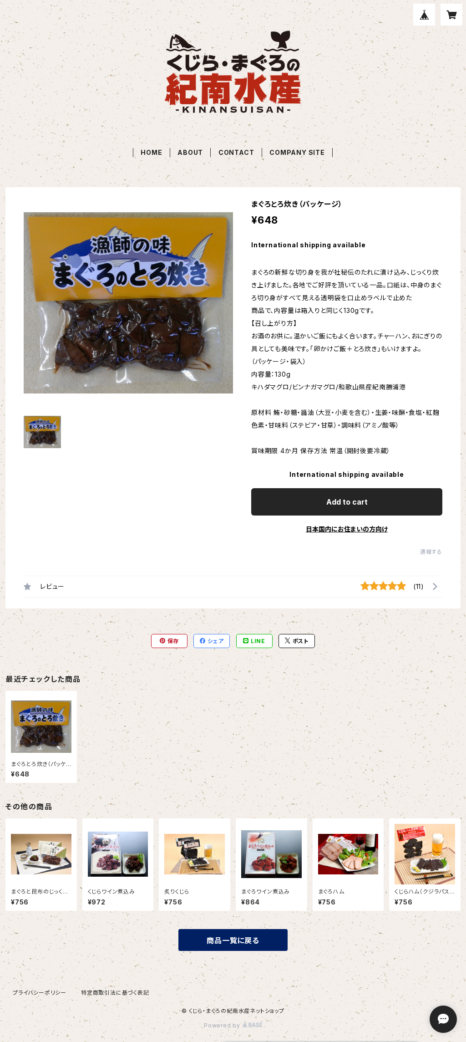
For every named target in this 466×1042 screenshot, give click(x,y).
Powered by (223, 1025)
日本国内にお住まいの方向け (347, 529)
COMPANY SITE (297, 152)
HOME (151, 152)
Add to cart (347, 501)
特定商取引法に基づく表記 (115, 992)
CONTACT (236, 152)
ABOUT (190, 152)
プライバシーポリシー (39, 992)
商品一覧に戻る (233, 940)
